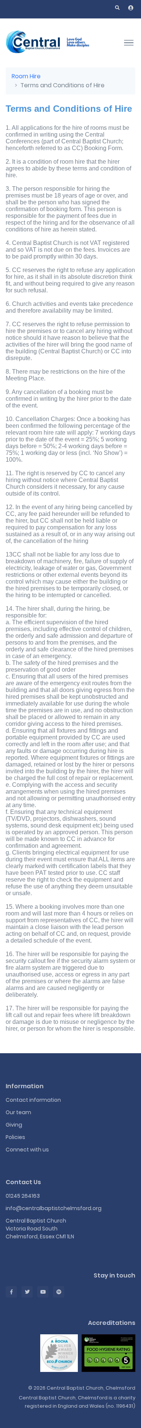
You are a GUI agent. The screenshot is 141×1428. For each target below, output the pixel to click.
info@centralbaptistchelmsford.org (54, 1208)
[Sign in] (130, 7)
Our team (18, 1112)
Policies (15, 1137)
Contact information (33, 1100)
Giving (14, 1124)
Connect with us (27, 1149)
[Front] (53, 43)
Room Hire (26, 76)
